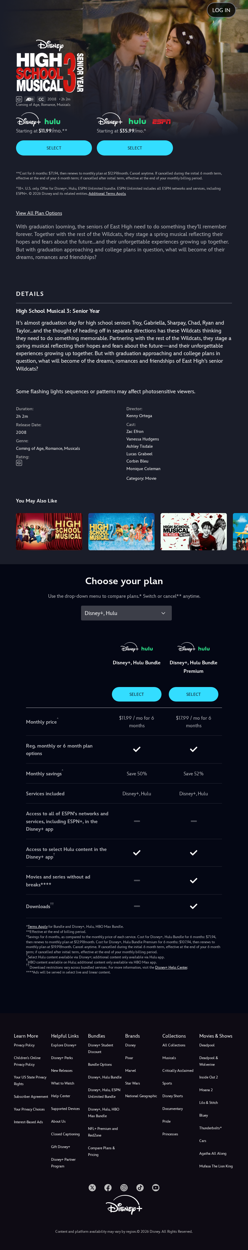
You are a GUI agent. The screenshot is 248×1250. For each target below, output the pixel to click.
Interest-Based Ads (28, 1122)
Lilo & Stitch (208, 1103)
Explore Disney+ (64, 1045)
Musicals (169, 1058)
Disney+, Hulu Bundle (105, 1077)
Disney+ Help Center (171, 967)
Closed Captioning (65, 1134)
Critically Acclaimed (178, 1070)
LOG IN (221, 10)
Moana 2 (206, 1090)
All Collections (173, 1045)
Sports (167, 1083)
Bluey (203, 1115)
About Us (58, 1121)
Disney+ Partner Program (63, 1162)
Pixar (129, 1058)
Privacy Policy (24, 1045)
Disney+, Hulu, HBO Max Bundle (103, 1112)
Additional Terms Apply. (107, 193)
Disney (130, 1045)
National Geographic (141, 1096)
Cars (202, 1141)
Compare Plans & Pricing (101, 1151)
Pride (166, 1121)
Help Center (60, 1096)
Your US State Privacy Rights (30, 1080)
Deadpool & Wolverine (208, 1061)
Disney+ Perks (62, 1058)
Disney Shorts (172, 1096)
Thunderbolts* (210, 1128)
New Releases (62, 1070)
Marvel (130, 1070)
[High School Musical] (49, 531)
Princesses (170, 1134)
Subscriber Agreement (31, 1097)
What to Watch (62, 1083)
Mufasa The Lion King (216, 1166)
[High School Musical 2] (121, 531)
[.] (92, 1187)
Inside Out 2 (208, 1077)
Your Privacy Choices (29, 1109)
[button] (68, 1036)
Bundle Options (100, 1064)
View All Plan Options (39, 213)
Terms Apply (37, 926)
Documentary (172, 1109)
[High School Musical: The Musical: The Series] (194, 531)
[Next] (237, 531)
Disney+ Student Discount (100, 1048)
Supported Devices (65, 1109)
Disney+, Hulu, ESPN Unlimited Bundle (104, 1093)
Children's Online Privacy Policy (27, 1061)
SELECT (54, 148)
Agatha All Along (213, 1153)
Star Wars (132, 1083)
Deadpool (207, 1045)
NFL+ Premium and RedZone (103, 1132)
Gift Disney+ (60, 1147)
